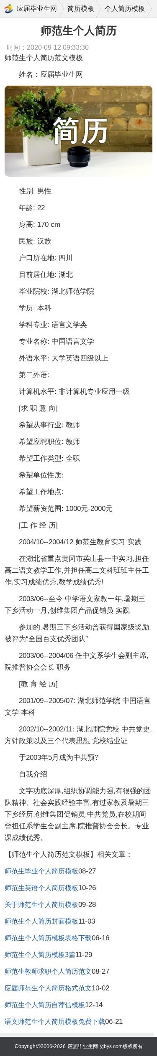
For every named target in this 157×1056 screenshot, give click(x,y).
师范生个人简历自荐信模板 (45, 1004)
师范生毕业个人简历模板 (41, 871)
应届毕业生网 (37, 8)
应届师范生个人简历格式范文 (48, 988)
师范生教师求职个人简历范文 (48, 971)
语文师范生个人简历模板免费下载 (55, 1021)
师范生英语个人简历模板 (41, 887)
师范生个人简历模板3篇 (40, 954)
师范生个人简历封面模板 (41, 921)
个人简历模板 (125, 8)
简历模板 (80, 8)
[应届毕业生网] (8, 8)
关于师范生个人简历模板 (41, 904)
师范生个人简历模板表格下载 (48, 938)
